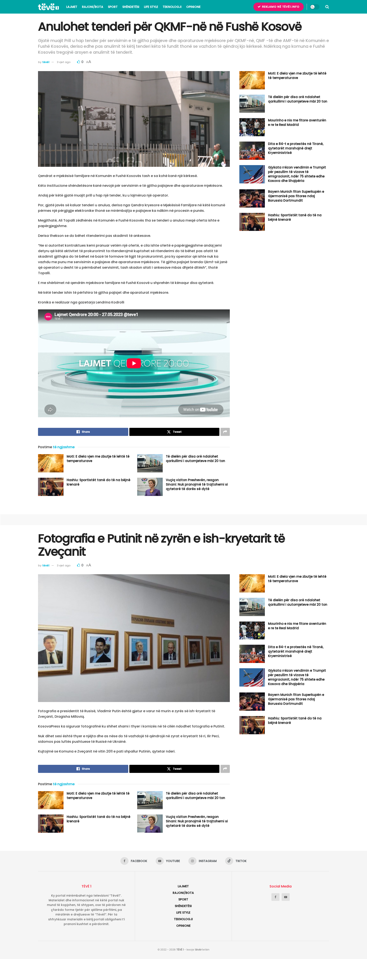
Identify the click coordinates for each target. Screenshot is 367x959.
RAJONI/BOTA (92, 7)
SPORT (113, 7)
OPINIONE (193, 7)
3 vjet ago (64, 62)
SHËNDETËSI (130, 7)
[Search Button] (327, 6)
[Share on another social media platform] (225, 432)
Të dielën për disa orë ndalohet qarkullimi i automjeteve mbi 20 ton (195, 458)
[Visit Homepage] (48, 6)
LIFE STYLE (151, 7)
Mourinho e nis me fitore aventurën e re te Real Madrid (297, 122)
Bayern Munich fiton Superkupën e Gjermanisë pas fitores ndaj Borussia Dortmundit (296, 196)
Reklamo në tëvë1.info (280, 7)
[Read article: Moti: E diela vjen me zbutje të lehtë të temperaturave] (51, 463)
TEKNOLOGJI (172, 7)
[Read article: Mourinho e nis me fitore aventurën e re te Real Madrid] (252, 127)
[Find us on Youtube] (286, 897)
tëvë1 (45, 62)
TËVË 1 (180, 949)
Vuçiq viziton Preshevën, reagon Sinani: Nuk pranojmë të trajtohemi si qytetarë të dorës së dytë (197, 484)
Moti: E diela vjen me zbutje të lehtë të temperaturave (297, 75)
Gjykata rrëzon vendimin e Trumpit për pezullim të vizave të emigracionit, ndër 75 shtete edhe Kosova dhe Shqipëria (297, 174)
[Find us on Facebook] (275, 897)
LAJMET (71, 7)
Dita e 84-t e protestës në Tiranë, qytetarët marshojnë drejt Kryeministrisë (295, 148)
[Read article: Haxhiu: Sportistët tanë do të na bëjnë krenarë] (51, 487)
